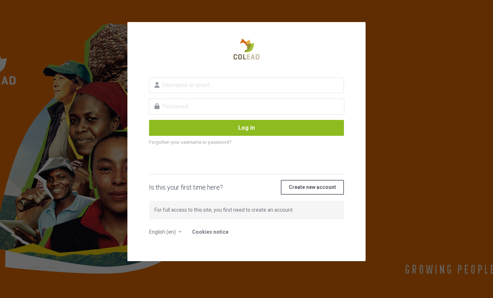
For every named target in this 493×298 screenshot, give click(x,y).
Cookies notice (210, 232)
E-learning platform (246, 49)
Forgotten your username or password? (190, 142)
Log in (246, 127)
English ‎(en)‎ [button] (163, 232)
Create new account (312, 187)
